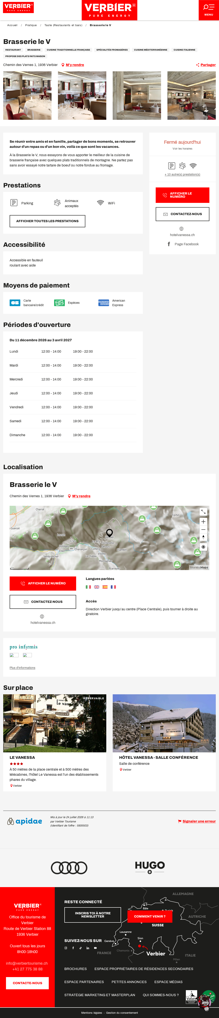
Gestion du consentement (122, 1012)
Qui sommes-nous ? (161, 995)
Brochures (75, 969)
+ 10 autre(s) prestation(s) (182, 174)
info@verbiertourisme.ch (27, 963)
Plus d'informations (22, 667)
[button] (27, 95)
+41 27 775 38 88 (27, 969)
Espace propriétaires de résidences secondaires (144, 969)
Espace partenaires (84, 982)
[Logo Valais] (191, 997)
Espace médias (168, 982)
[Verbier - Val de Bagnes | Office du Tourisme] (109, 10)
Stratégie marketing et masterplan (99, 995)
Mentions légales (92, 1012)
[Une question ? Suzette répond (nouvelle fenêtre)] (204, 1003)
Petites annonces (129, 982)
